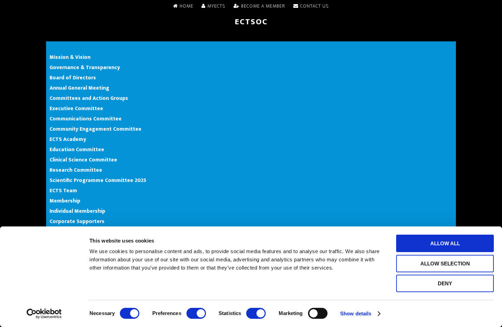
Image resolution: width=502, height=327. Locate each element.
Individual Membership (77, 211)
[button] (251, 36)
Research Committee (76, 170)
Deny (445, 283)
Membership (65, 200)
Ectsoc (251, 22)
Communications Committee (86, 118)
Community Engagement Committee (95, 129)
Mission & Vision (70, 57)
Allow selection (445, 263)
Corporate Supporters (77, 221)
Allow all (445, 243)
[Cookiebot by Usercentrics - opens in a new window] (44, 314)
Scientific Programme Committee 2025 (98, 180)
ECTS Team (63, 190)
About (57, 46)
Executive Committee (76, 108)
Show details (355, 313)
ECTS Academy (68, 139)
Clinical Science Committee (83, 159)
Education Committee (77, 149)
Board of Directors (73, 77)
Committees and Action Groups (89, 98)
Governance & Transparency (85, 67)
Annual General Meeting (79, 87)
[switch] (196, 313)
